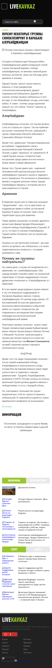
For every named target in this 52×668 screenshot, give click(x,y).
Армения (5, 646)
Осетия (5, 653)
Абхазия (5, 649)
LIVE (22, 6)
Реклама (26, 646)
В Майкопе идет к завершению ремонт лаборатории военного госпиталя (32, 558)
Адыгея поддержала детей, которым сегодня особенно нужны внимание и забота (33, 570)
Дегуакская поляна (26, 487)
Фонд (25, 649)
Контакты (27, 639)
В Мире (5, 30)
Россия (5, 639)
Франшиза (27, 643)
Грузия (4, 643)
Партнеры (27, 653)
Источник (7, 406)
